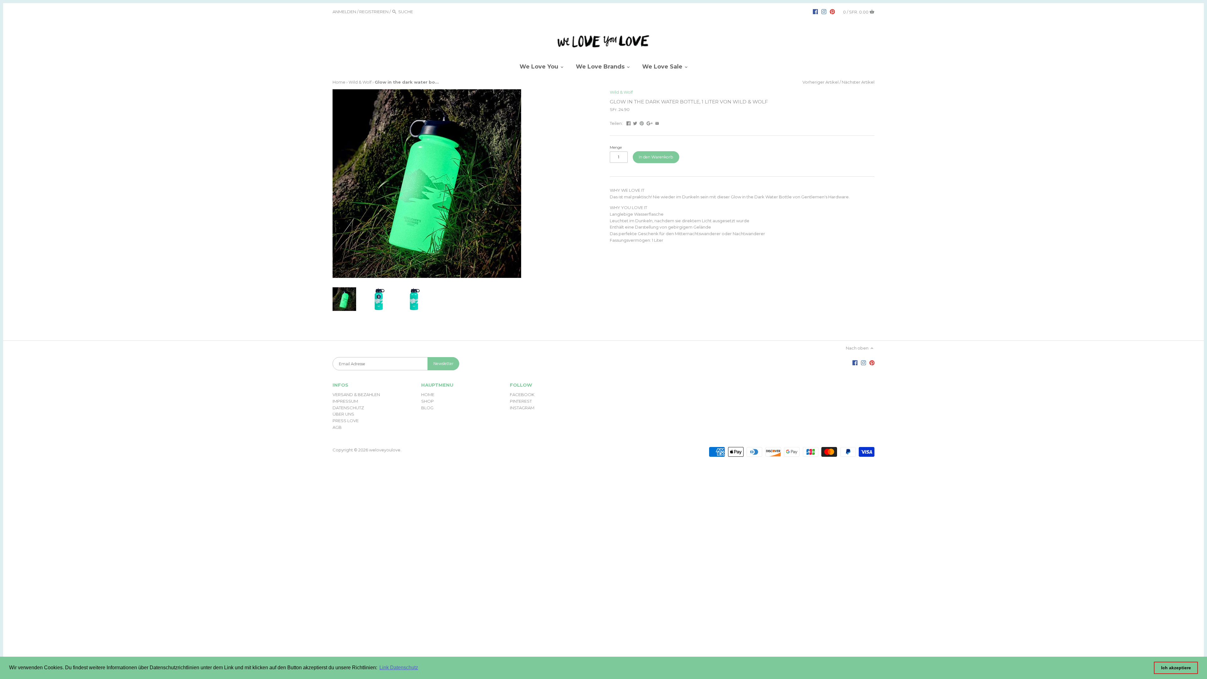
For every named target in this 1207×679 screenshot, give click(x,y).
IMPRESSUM (345, 401)
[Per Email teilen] (657, 122)
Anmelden (344, 11)
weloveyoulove (384, 449)
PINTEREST (521, 401)
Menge (616, 147)
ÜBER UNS (343, 414)
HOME (427, 394)
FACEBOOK (522, 394)
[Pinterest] (832, 11)
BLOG (427, 407)
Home (339, 82)
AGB (337, 427)
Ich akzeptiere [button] (1176, 667)
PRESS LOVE (346, 420)
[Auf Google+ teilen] (650, 122)
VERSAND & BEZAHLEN (356, 394)
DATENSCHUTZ (348, 407)
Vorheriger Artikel (820, 82)
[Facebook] (815, 11)
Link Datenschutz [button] (398, 667)
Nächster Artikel (858, 82)
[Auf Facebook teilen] (628, 122)
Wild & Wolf (360, 82)
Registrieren (374, 11)
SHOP (427, 401)
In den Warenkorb (656, 157)
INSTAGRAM (522, 407)
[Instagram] (823, 11)
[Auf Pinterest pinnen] (642, 122)
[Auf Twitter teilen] (635, 122)
